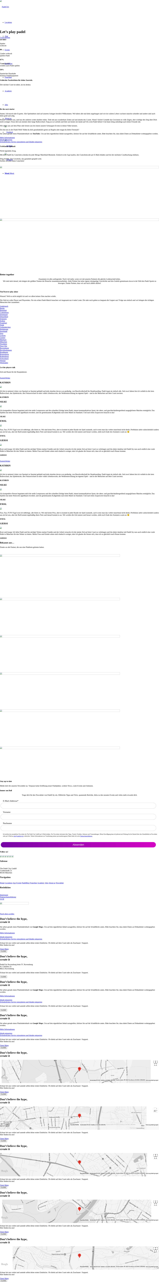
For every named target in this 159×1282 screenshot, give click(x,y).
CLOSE (3, 951)
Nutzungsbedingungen (152, 1080)
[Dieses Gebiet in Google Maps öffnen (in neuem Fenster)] (4, 1079)
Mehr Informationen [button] (7, 138)
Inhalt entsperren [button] (6, 140)
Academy (40, 883)
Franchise (33, 883)
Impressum (4, 895)
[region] (79, 1071)
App (14, 883)
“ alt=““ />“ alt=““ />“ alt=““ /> (155, 1110)
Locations (8, 883)
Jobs (46, 883)
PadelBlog (25, 883)
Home (2, 883)
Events (18, 883)
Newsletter (60, 883)
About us (52, 883)
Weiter (7, 378)
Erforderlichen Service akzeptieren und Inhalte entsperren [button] (21, 142)
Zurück (2, 378)
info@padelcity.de (19, 836)
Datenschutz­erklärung (8, 897)
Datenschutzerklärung (86, 836)
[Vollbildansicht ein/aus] (155, 1063)
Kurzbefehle (74, 1125)
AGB (2, 899)
